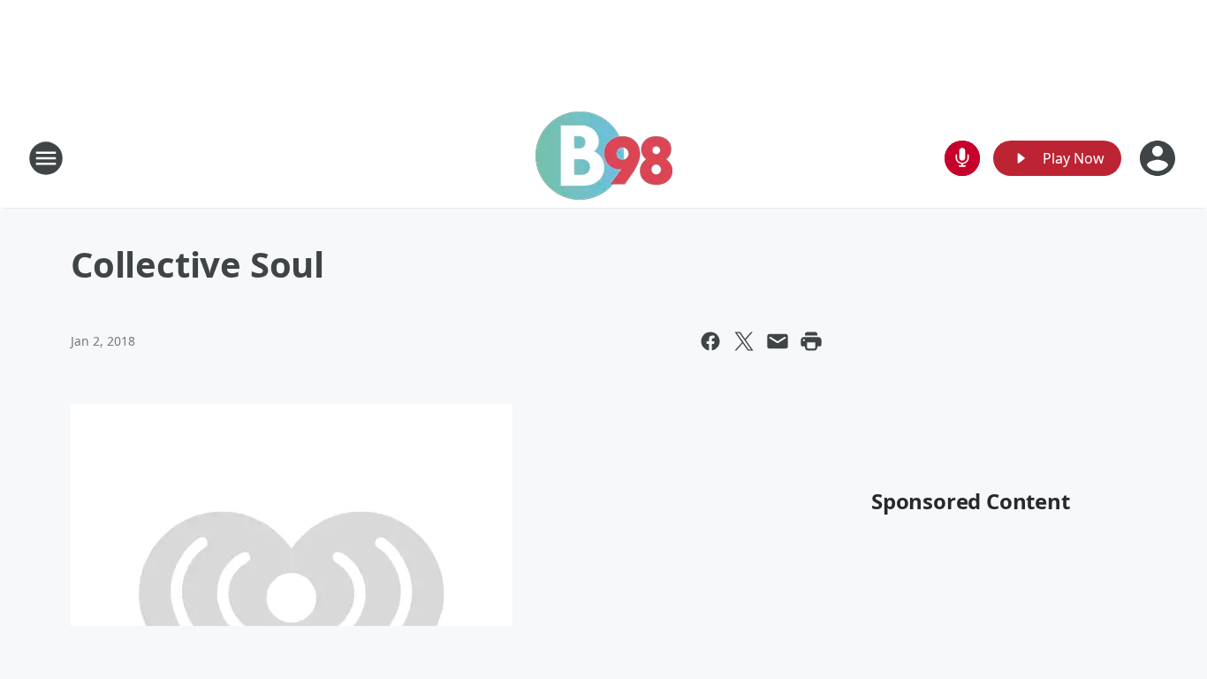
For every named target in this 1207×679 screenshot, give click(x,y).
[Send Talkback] (962, 158)
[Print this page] (811, 341)
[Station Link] (603, 157)
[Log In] (1159, 158)
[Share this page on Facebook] (710, 341)
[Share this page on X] (744, 341)
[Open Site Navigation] (46, 158)
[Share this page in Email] (777, 341)
